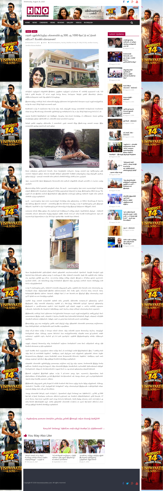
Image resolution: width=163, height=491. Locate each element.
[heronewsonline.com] (37, 7)
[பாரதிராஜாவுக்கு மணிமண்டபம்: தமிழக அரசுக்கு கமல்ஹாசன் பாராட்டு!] (115, 39)
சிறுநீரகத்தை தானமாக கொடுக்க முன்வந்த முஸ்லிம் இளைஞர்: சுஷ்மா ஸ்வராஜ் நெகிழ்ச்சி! (62, 418)
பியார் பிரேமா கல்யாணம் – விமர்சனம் (130, 87)
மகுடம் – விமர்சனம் (129, 228)
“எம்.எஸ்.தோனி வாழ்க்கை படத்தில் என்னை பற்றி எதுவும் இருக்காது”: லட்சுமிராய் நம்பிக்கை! (64, 457)
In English (88, 22)
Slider (34, 31)
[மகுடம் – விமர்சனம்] (115, 227)
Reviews (61, 22)
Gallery (70, 22)
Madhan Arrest (71, 43)
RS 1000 (79, 43)
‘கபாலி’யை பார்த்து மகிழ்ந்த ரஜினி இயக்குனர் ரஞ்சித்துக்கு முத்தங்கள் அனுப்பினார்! (91, 457)
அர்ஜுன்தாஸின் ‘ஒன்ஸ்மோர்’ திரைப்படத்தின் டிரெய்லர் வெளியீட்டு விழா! (129, 74)
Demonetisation (55, 43)
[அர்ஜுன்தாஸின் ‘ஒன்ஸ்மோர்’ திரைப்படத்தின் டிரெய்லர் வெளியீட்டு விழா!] (115, 69)
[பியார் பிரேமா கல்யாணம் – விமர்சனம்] (115, 85)
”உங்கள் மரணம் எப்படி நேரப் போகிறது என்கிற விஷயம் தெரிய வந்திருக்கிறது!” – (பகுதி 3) (36, 457)
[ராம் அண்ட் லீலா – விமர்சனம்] (115, 132)
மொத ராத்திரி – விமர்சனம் (128, 98)
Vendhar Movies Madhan (33, 45)
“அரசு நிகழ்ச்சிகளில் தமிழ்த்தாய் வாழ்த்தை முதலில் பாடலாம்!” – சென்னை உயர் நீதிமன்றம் (129, 184)
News (34, 22)
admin (45, 43)
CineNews (44, 22)
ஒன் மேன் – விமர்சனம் (129, 121)
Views (52, 22)
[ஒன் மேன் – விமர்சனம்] (115, 120)
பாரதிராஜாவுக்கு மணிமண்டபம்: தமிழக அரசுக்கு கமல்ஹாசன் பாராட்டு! (129, 43)
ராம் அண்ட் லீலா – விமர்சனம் (128, 134)
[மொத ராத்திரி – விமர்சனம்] (115, 96)
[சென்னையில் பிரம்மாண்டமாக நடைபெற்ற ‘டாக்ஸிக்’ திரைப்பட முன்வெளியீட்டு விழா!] (115, 53)
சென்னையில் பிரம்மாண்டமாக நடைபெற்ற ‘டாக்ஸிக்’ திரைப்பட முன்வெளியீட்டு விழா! (129, 58)
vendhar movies (92, 43)
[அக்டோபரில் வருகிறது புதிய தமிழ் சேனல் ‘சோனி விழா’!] (115, 239)
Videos (78, 22)
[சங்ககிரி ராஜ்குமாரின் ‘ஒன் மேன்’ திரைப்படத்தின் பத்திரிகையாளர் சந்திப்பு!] (115, 195)
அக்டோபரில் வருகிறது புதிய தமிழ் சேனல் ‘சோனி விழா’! (129, 242)
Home (27, 22)
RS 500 (84, 43)
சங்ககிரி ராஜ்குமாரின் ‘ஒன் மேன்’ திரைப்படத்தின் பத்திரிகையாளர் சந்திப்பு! (129, 200)
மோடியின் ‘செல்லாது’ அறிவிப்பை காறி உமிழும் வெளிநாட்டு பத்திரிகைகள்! (74, 428)
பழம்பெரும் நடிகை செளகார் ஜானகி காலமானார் (128, 111)
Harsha (63, 43)
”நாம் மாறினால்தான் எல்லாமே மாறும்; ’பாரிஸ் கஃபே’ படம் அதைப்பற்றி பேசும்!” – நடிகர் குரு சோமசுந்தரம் (130, 216)
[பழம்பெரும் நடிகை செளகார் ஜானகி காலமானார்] (115, 108)
